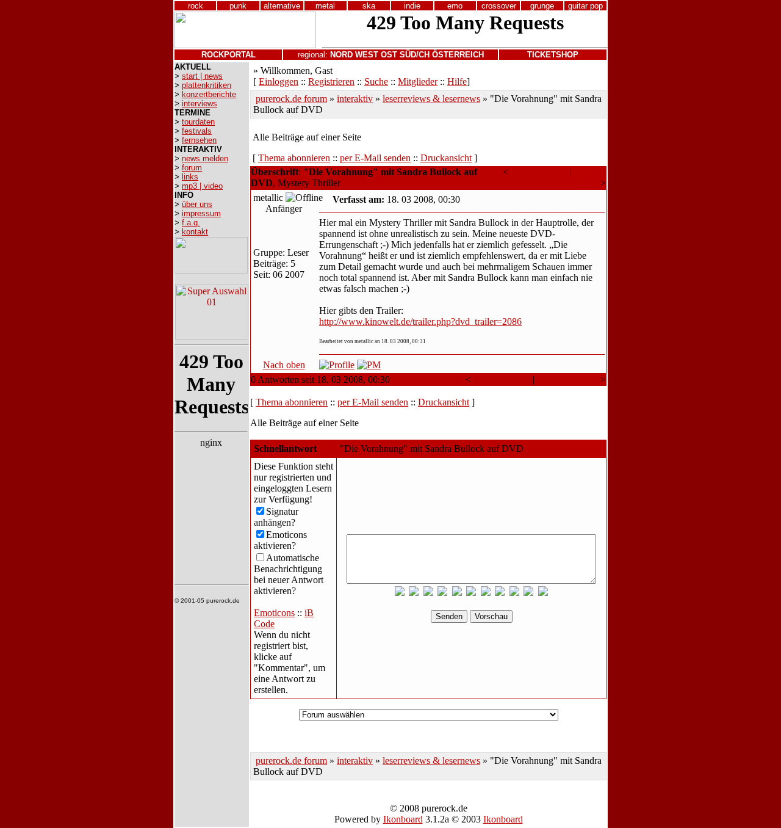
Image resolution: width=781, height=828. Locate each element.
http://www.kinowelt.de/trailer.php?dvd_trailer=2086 (420, 321)
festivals (197, 131)
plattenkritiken (206, 85)
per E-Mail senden (375, 158)
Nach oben (284, 365)
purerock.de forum (291, 98)
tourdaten (198, 121)
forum (192, 167)
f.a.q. (191, 222)
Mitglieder (417, 81)
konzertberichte (209, 94)
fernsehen (199, 140)
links (190, 176)
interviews (199, 103)
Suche (376, 81)
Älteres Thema (539, 172)
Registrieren (331, 81)
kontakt (195, 231)
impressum (201, 213)
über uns (197, 204)
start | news (202, 76)
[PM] (369, 365)
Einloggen (278, 81)
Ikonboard (403, 819)
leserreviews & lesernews (431, 98)
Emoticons (274, 613)
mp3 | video (202, 186)
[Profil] (337, 365)
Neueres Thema (588, 177)
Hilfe (457, 81)
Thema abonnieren (294, 158)
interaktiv (355, 98)
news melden (205, 158)
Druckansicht (446, 158)
